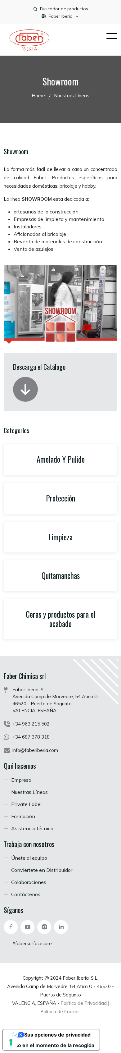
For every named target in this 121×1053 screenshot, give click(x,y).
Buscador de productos (64, 8)
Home (38, 95)
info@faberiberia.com (35, 750)
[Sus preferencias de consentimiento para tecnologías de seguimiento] (11, 1042)
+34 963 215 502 (31, 724)
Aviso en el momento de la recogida (51, 1045)
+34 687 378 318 (31, 737)
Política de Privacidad (83, 1003)
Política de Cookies (60, 1011)
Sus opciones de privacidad (57, 1035)
